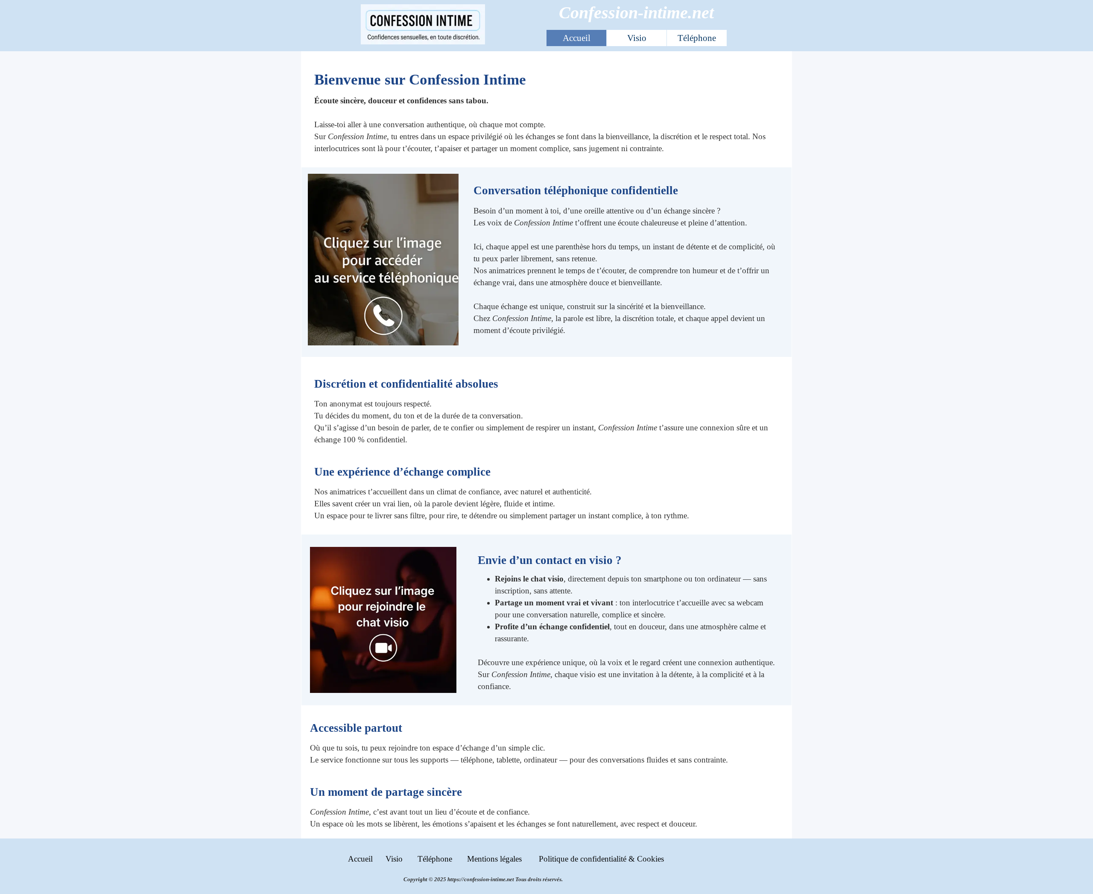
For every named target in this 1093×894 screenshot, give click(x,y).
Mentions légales (494, 858)
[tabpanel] (546, 111)
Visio (636, 38)
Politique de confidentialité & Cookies (601, 858)
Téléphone (697, 38)
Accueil (576, 38)
